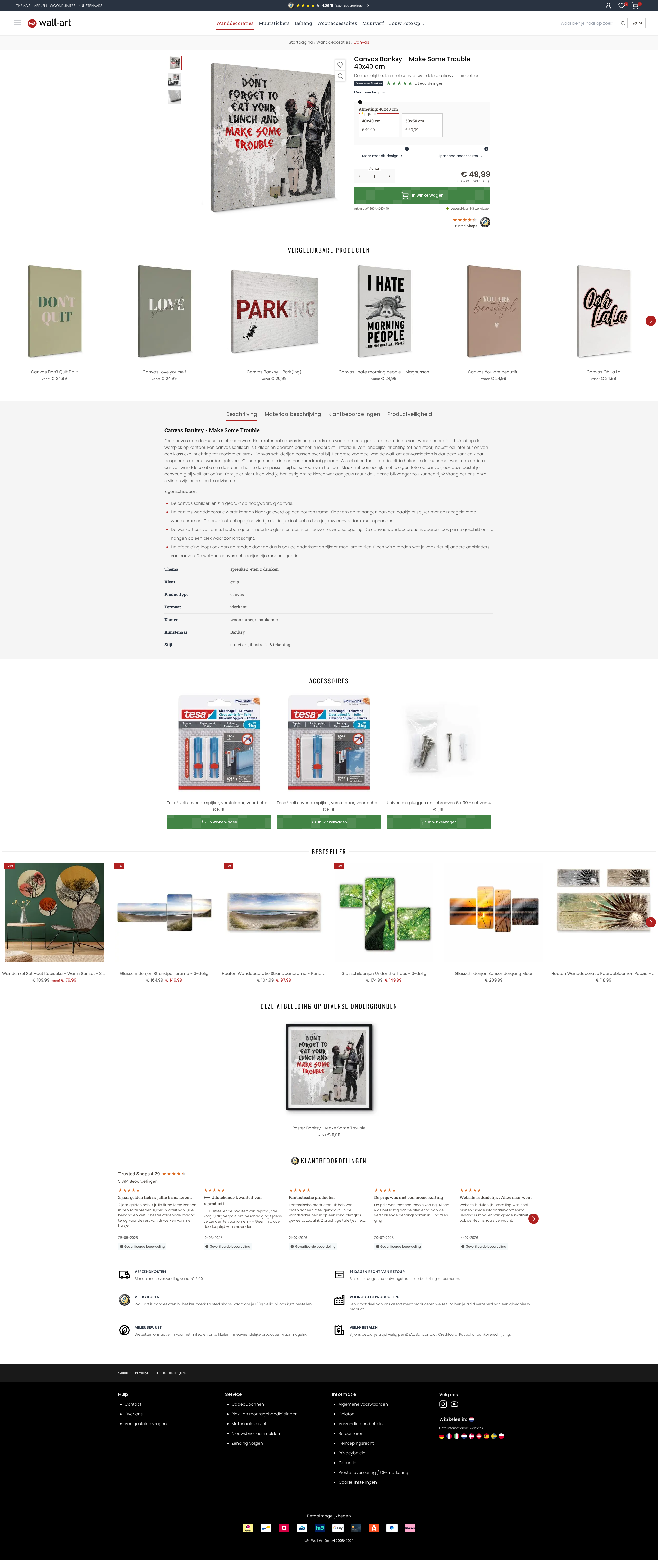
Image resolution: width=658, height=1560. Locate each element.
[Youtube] (454, 1404)
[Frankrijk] (449, 1436)
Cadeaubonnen (248, 1404)
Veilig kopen (147, 1296)
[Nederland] (464, 1436)
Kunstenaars (91, 5)
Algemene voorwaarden (363, 1404)
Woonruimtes (63, 5)
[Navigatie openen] (17, 23)
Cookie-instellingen (358, 1482)
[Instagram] (443, 1404)
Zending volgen (247, 1443)
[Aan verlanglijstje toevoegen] (340, 64)
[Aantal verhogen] (390, 176)
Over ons (134, 1414)
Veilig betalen (364, 1327)
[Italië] (456, 1436)
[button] (267, 137)
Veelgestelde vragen (146, 1424)
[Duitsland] (441, 1436)
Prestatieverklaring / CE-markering (373, 1473)
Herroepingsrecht (176, 1372)
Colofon (125, 1372)
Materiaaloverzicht (250, 1424)
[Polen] (501, 1436)
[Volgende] (651, 321)
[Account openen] (608, 5)
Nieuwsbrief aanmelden (256, 1434)
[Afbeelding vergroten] (340, 75)
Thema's (23, 5)
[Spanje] (486, 1436)
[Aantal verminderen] (359, 176)
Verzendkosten (150, 1271)
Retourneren (351, 1434)
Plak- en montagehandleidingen (265, 1414)
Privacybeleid (146, 1372)
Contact (133, 1404)
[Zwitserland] (479, 1436)
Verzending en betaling (362, 1424)
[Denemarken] (471, 1436)
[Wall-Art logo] (49, 23)
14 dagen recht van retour (377, 1271)
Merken (40, 5)
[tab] (241, 414)
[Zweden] (494, 1436)
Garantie (347, 1463)
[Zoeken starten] (622, 23)
